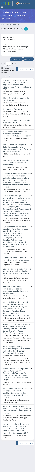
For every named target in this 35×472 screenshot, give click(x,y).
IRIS (2, 24)
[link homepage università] (23, 3)
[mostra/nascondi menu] (2, 7)
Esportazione (16, 59)
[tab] (5, 76)
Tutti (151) (28, 59)
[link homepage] (7, 3)
